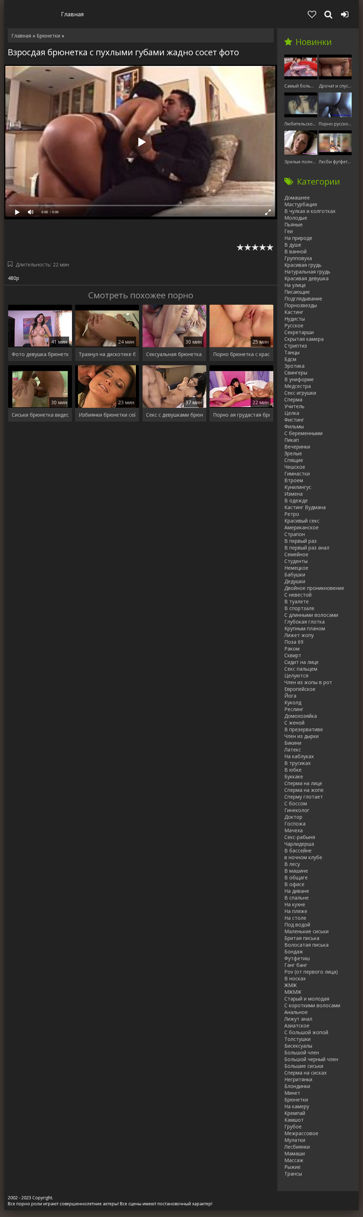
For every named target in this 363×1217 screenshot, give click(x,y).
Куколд (292, 702)
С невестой (298, 594)
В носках (295, 978)
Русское (293, 325)
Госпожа (295, 823)
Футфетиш (297, 958)
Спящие (293, 460)
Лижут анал (298, 1018)
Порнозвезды (300, 305)
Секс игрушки (300, 392)
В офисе (294, 884)
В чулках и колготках (309, 211)
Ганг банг (295, 965)
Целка (291, 413)
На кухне (294, 904)
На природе (298, 238)
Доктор (293, 816)
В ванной (295, 251)
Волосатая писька (306, 944)
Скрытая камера (304, 339)
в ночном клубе (303, 857)
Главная (72, 14)
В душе (292, 244)
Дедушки (294, 581)
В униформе (299, 379)
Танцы (292, 352)
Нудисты (294, 318)
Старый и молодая (306, 998)
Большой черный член (311, 1059)
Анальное (296, 1012)
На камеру (296, 1106)
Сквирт (292, 655)
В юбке (293, 769)
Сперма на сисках (305, 1072)
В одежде (296, 500)
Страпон (294, 534)
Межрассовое (301, 1133)
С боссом (295, 803)
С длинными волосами (311, 615)
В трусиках (297, 763)
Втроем (293, 480)
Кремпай (294, 1113)
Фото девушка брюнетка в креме (40, 354)
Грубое (293, 1126)
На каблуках (299, 756)
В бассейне (298, 850)
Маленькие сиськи (306, 931)
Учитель (294, 406)
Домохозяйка (300, 715)
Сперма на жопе (304, 790)
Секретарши (299, 332)
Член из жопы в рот (308, 682)
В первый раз (300, 540)
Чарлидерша (299, 843)
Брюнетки (296, 1099)
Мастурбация (300, 204)
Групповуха (298, 258)
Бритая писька (301, 938)
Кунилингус (297, 487)
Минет (292, 1092)
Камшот (294, 1119)
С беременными (303, 433)
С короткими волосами (312, 1005)
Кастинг (293, 312)
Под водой (297, 924)
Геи (288, 231)
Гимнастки (297, 473)
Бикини (292, 742)
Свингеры (295, 372)
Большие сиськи (303, 1066)
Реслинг (293, 709)
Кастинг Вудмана (305, 507)
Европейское (299, 689)
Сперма (293, 399)
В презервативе (303, 729)
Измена (293, 493)
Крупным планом (304, 628)
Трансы (293, 1173)
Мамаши (294, 1153)
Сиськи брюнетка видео (40, 414)
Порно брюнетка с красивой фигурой (241, 354)
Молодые (295, 217)
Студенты (296, 561)
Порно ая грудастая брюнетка (241, 414)
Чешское (294, 466)
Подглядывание (303, 298)
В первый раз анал (306, 547)
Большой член (301, 1052)
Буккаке (293, 776)
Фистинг (294, 419)
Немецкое (296, 567)
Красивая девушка (306, 278)
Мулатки (294, 1140)
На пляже (295, 911)
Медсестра (297, 386)
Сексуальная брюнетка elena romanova (174, 354)
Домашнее (297, 197)
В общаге (296, 877)
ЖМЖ (290, 985)
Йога (290, 695)
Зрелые (293, 453)
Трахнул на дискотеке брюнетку (107, 354)
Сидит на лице (301, 662)
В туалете (296, 601)
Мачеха (293, 830)
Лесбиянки (297, 1146)
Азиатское (296, 1025)
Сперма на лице (303, 783)
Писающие (297, 291)
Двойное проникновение (314, 588)
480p (13, 278)
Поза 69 (293, 641)
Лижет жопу (299, 635)
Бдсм (290, 359)
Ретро (291, 514)
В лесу (292, 864)
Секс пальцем (300, 668)
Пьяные (293, 224)
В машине (296, 870)
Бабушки (294, 574)
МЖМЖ (292, 991)
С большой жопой (306, 1032)
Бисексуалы (298, 1045)
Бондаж (293, 951)
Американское (301, 527)
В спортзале (299, 608)
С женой (294, 722)
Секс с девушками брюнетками (174, 414)
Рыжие (292, 1167)
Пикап (291, 439)
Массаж (293, 1160)
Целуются (296, 675)
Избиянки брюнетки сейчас (107, 414)
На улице (295, 285)
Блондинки (297, 1086)
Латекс (292, 749)
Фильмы (294, 426)
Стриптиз (295, 345)
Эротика (294, 365)
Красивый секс (301, 520)
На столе (295, 917)
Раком (292, 648)
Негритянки (298, 1079)
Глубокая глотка (304, 621)
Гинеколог (296, 810)
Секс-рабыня (299, 837)
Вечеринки (297, 446)
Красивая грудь (303, 264)
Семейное (296, 554)
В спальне (296, 897)
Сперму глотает (303, 796)
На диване (296, 891)
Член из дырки (301, 736)
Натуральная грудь (307, 271)
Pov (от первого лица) (311, 971)
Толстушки (297, 1039)
